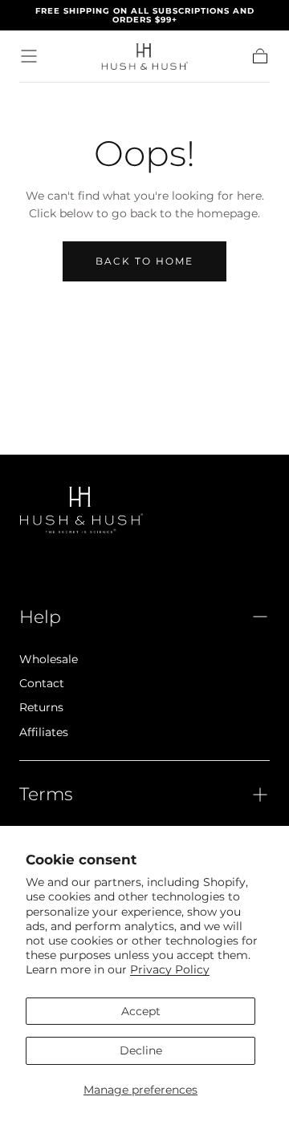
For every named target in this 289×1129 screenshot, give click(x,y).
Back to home (144, 261)
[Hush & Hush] (81, 509)
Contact (41, 683)
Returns (41, 707)
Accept (141, 1011)
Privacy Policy (170, 969)
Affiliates (43, 732)
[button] (29, 56)
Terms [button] (46, 793)
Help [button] (40, 616)
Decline (141, 1050)
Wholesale (48, 659)
